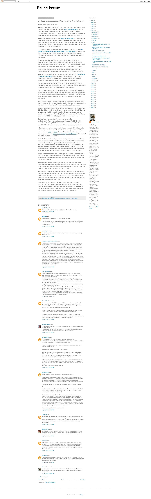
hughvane (44, 216)
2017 (92, 89)
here (49, 132)
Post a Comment (44, 476)
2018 (92, 87)
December (95, 32)
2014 (92, 95)
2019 (92, 85)
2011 (92, 101)
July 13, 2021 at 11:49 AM (48, 332)
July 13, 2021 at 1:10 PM (48, 367)
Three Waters (74, 198)
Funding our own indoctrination (99, 56)
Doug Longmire (46, 324)
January (94, 80)
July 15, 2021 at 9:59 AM (48, 462)
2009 (92, 105)
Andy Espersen (46, 231)
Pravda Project (51, 198)
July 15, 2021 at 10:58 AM (48, 473)
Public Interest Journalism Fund (61, 198)
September (95, 38)
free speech (44, 198)
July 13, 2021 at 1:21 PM (48, 410)
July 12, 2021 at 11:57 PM (48, 296)
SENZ (69, 198)
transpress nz (45, 429)
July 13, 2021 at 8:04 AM (48, 319)
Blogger (82, 494)
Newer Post (41, 479)
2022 (92, 28)
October (94, 36)
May (93, 72)
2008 (92, 107)
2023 (92, 26)
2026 (92, 20)
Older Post (82, 479)
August (94, 40)
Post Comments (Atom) (50, 482)
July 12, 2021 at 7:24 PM (48, 267)
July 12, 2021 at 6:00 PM (48, 236)
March (94, 76)
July (93, 42)
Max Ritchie (45, 207)
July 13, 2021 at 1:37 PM (48, 424)
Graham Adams (46, 271)
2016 (92, 91)
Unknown (44, 414)
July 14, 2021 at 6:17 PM (48, 450)
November (95, 34)
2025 (92, 22)
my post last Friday (67, 38)
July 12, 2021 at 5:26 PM (48, 211)
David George (45, 337)
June (93, 70)
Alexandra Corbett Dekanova (49, 241)
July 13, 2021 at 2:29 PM (48, 436)
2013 (92, 97)
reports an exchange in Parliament (64, 134)
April (93, 74)
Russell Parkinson (46, 301)
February (94, 78)
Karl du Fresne (48, 7)
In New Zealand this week (98, 50)
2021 (92, 30)
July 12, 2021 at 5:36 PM (48, 226)
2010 (92, 103)
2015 (92, 93)
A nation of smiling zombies (98, 64)
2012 (92, 99)
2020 (92, 83)
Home (62, 479)
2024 (92, 24)
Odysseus (44, 455)
